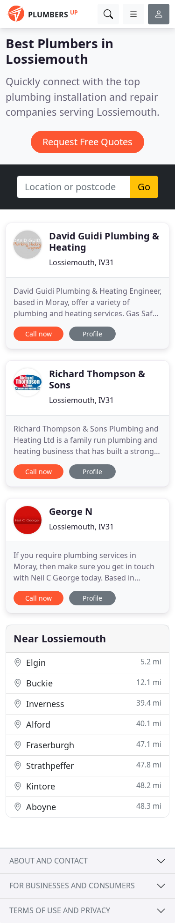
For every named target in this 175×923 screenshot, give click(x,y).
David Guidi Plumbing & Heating (104, 241)
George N (70, 511)
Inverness (92, 703)
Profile (92, 333)
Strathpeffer (92, 765)
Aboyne (92, 806)
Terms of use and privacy (59, 910)
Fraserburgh (92, 745)
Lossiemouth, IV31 (81, 262)
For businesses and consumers (72, 885)
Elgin (92, 662)
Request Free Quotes (87, 141)
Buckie (92, 683)
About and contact (48, 861)
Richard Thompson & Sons (97, 379)
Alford (92, 724)
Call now (38, 333)
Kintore (92, 786)
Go (144, 186)
